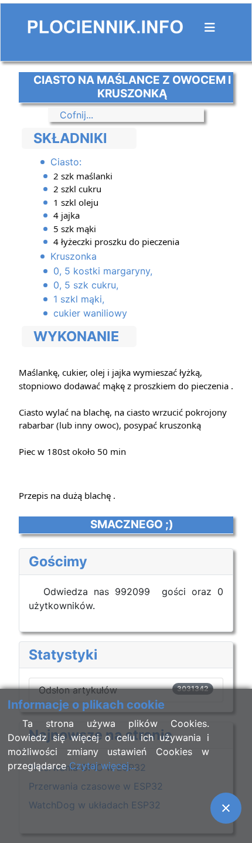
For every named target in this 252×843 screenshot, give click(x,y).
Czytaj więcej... (102, 765)
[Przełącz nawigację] (209, 27)
